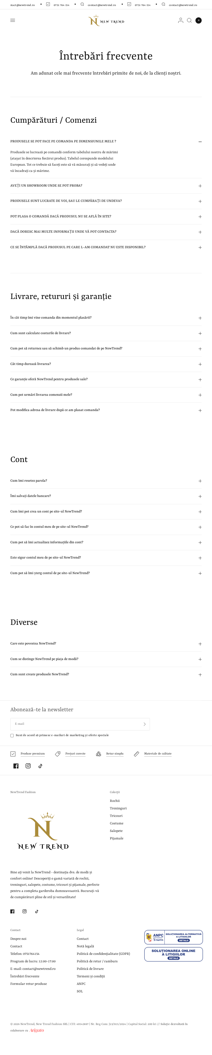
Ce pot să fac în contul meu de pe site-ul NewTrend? (49, 527)
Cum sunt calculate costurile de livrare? (40, 333)
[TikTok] (40, 766)
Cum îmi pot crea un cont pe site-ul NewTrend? (46, 512)
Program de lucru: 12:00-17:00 (33, 961)
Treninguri (118, 808)
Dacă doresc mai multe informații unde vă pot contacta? (63, 232)
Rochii (115, 801)
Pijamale (116, 838)
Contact (15, 930)
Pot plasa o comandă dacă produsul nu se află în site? (60, 216)
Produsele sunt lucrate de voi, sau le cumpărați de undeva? (66, 201)
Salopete (116, 831)
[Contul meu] (180, 20)
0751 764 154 (60, 5)
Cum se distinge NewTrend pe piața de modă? (44, 659)
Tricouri (116, 816)
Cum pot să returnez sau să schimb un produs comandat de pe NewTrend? (66, 348)
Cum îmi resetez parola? (28, 481)
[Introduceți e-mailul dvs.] (145, 724)
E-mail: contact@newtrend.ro (33, 969)
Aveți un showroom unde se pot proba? (46, 186)
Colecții (115, 792)
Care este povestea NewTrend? (33, 644)
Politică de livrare (90, 969)
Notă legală (85, 946)
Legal (80, 930)
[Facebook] (16, 766)
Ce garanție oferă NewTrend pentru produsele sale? (49, 379)
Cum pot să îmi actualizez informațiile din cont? (46, 542)
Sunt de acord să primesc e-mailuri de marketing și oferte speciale (62, 735)
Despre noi (18, 939)
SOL (80, 991)
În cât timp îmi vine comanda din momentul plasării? (51, 318)
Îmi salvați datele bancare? (30, 496)
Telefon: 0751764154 (25, 954)
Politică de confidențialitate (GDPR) (103, 954)
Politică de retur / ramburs (97, 961)
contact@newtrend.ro (101, 5)
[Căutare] (189, 20)
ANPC (81, 984)
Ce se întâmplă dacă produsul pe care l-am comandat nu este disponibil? (78, 247)
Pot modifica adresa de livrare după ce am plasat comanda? (55, 410)
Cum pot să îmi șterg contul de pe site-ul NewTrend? (50, 573)
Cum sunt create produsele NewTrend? (39, 674)
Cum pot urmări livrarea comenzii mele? (41, 395)
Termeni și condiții (91, 976)
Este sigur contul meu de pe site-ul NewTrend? (45, 558)
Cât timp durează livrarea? (30, 364)
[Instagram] (28, 766)
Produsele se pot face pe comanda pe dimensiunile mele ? (63, 141)
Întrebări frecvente (24, 976)
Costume (116, 823)
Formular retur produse (28, 984)
